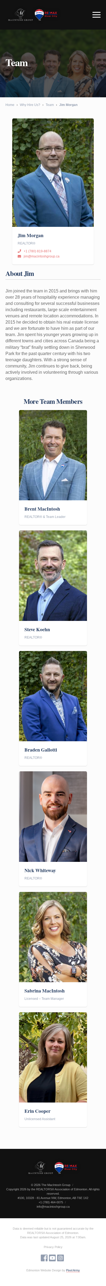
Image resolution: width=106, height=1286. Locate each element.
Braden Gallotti (40, 750)
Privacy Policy (53, 1247)
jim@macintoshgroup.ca (42, 256)
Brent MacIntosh (42, 509)
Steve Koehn (37, 629)
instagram (60, 1258)
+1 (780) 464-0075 (51, 1202)
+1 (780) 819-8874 (37, 251)
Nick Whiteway (40, 870)
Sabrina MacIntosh (44, 991)
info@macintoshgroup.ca (53, 1206)
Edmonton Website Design (43, 1270)
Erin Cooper (37, 1111)
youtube (52, 1258)
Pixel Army (73, 1270)
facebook (44, 1258)
